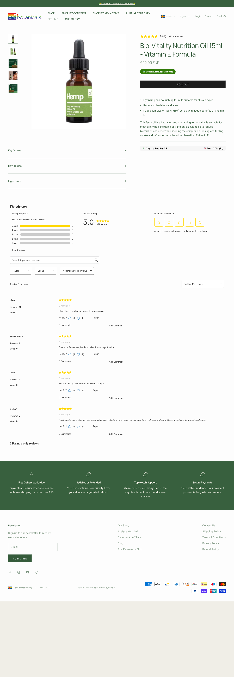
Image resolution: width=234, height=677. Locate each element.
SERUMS (53, 19)
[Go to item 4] (13, 76)
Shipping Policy (211, 531)
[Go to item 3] (13, 63)
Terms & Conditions (214, 537)
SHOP (51, 13)
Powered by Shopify (106, 587)
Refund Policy (210, 549)
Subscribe (20, 558)
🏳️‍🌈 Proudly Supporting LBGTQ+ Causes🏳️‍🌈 (117, 3)
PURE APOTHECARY (138, 13)
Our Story (123, 525)
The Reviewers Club (130, 549)
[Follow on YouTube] (27, 572)
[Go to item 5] (13, 88)
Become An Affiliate (129, 537)
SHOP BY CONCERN (73, 13)
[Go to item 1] (13, 39)
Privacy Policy (210, 543)
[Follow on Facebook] (10, 572)
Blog (120, 543)
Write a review (176, 36)
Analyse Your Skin (128, 531)
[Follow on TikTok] (36, 572)
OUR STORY (72, 19)
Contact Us (208, 525)
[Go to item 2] (13, 51)
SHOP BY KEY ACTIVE (106, 13)
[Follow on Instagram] (19, 572)
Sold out (183, 84)
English (183, 16)
